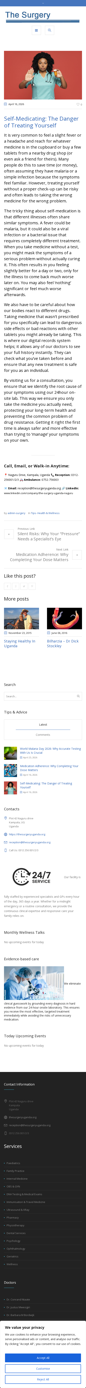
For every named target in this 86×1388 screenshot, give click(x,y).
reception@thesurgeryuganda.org (29, 842)
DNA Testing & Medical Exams (24, 1194)
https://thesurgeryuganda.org (27, 834)
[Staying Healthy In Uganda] (21, 618)
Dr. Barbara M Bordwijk (20, 1315)
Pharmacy (13, 1217)
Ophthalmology (16, 1248)
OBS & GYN (13, 1186)
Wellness (12, 1264)
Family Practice (15, 1171)
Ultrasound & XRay (18, 1210)
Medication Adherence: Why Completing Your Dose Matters (39, 557)
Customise (43, 1368)
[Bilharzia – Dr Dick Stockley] (64, 618)
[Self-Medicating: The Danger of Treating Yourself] (43, 75)
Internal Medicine (17, 1178)
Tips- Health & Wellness (45, 513)
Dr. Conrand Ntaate (18, 1299)
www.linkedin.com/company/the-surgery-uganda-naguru (38, 493)
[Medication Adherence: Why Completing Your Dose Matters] (10, 770)
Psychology (13, 1241)
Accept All (43, 1358)
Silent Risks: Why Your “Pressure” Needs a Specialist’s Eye (49, 536)
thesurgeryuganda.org (22, 1117)
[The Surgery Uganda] (43, 16)
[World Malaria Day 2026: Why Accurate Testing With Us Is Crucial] (10, 753)
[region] (43, 1354)
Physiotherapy (15, 1225)
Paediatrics (13, 1163)
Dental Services (16, 1233)
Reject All (43, 1379)
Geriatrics (12, 1256)
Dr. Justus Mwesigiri (18, 1307)
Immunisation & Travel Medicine (26, 1202)
